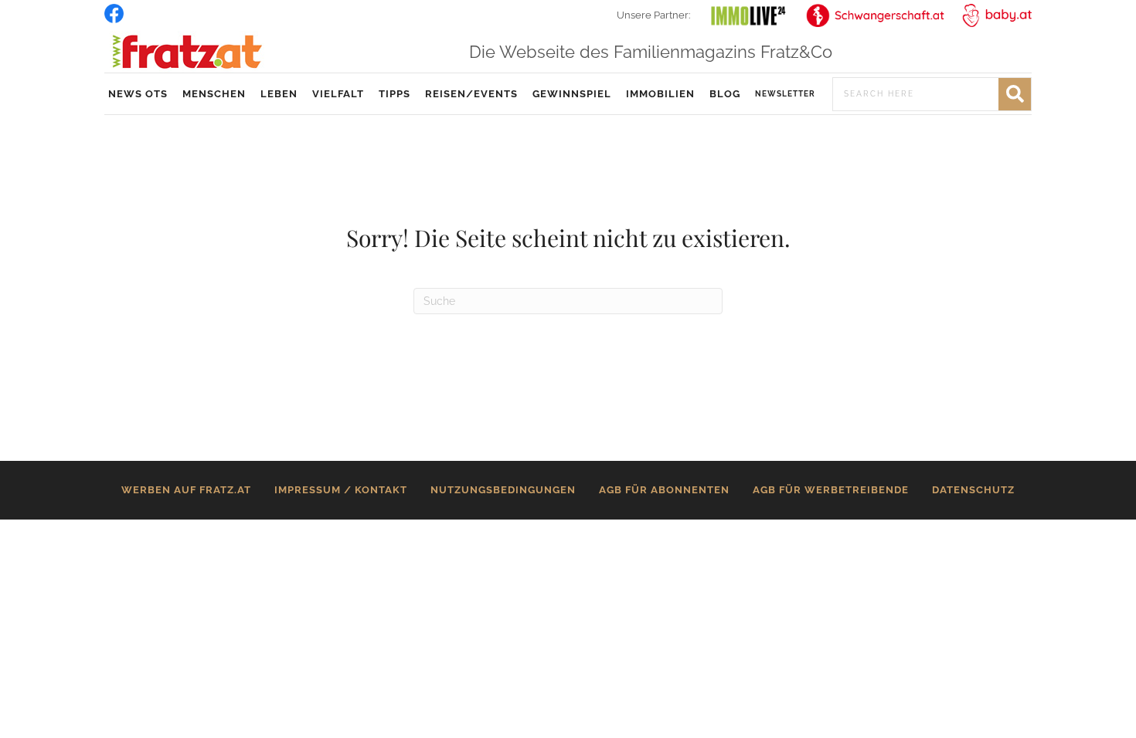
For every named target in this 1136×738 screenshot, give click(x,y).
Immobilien (660, 94)
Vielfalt (338, 94)
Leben (279, 94)
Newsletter (785, 94)
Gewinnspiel (571, 94)
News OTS (138, 94)
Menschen (214, 94)
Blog (724, 94)
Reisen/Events (471, 94)
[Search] (1014, 94)
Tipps (394, 94)
